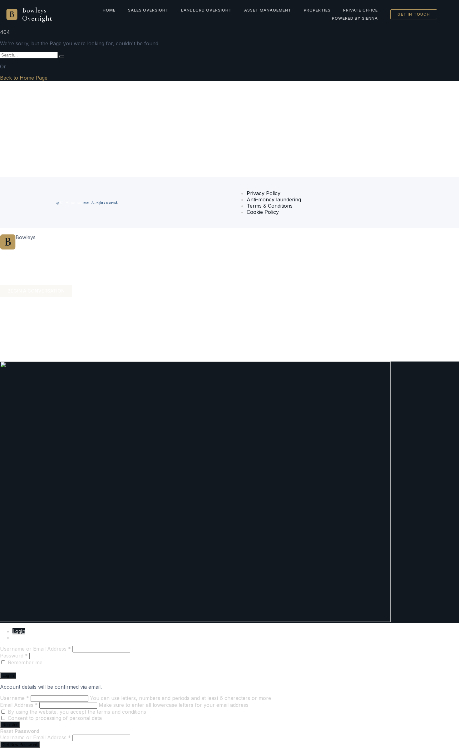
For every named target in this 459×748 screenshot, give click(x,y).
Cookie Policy (263, 212)
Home (109, 10)
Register (22, 637)
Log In (8, 675)
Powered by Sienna (355, 18)
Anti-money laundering (274, 199)
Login (18, 631)
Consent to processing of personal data (55, 718)
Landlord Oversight (206, 10)
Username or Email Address (35, 649)
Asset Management (267, 10)
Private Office (360, 10)
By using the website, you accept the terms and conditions (77, 712)
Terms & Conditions (270, 206)
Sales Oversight (148, 10)
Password (14, 655)
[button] (229, 252)
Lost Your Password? (25, 669)
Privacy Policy (263, 193)
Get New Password (19, 744)
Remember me (25, 662)
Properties (317, 10)
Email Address (19, 705)
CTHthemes (71, 202)
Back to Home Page (23, 78)
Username (14, 698)
